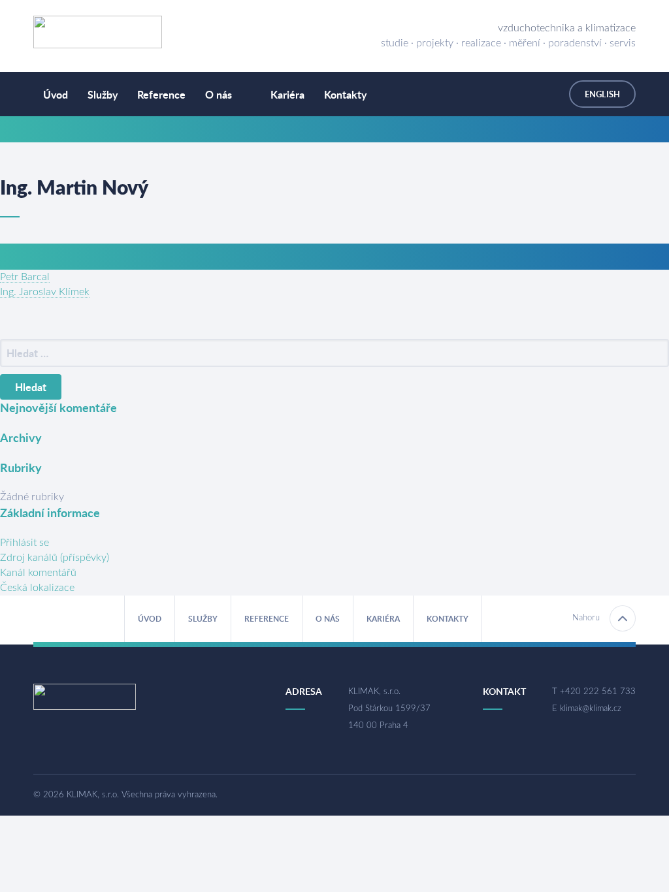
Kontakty (345, 94)
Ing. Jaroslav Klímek (45, 292)
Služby (103, 94)
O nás (218, 94)
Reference (161, 94)
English (602, 94)
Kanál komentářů (38, 572)
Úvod (55, 94)
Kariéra (287, 94)
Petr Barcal (25, 277)
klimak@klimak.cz (590, 709)
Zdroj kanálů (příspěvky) (54, 557)
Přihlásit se (24, 542)
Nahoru (586, 618)
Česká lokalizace (37, 587)
